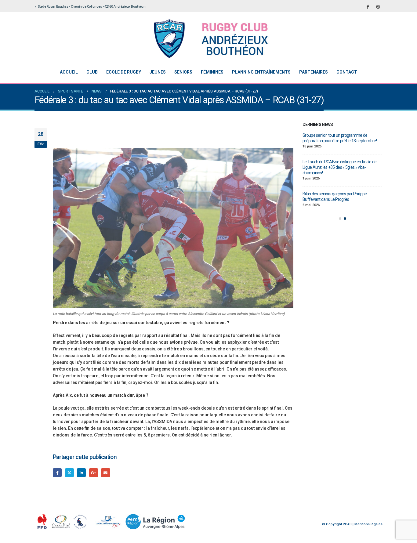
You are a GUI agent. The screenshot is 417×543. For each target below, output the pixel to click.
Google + (93, 472)
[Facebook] (368, 6)
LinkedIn (81, 472)
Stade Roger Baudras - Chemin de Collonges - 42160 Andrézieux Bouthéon (92, 7)
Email (105, 472)
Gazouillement (69, 472)
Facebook (57, 472)
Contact (346, 72)
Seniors (183, 72)
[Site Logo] (204, 38)
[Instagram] (378, 6)
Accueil (69, 72)
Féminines (212, 72)
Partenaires (313, 72)
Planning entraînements (261, 72)
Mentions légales (368, 524)
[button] (340, 213)
